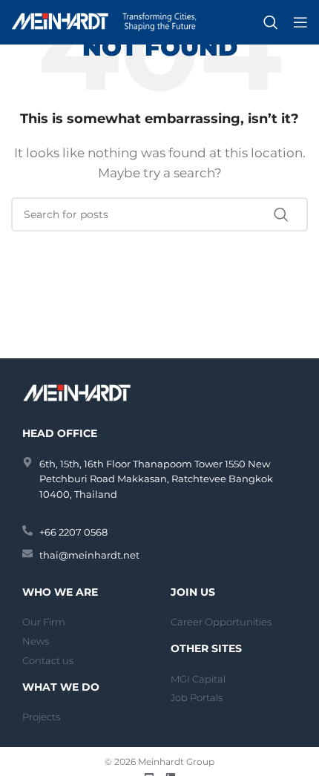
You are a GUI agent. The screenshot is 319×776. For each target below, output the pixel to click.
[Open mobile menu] (300, 22)
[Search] (271, 22)
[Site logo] (104, 21)
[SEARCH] (291, 214)
